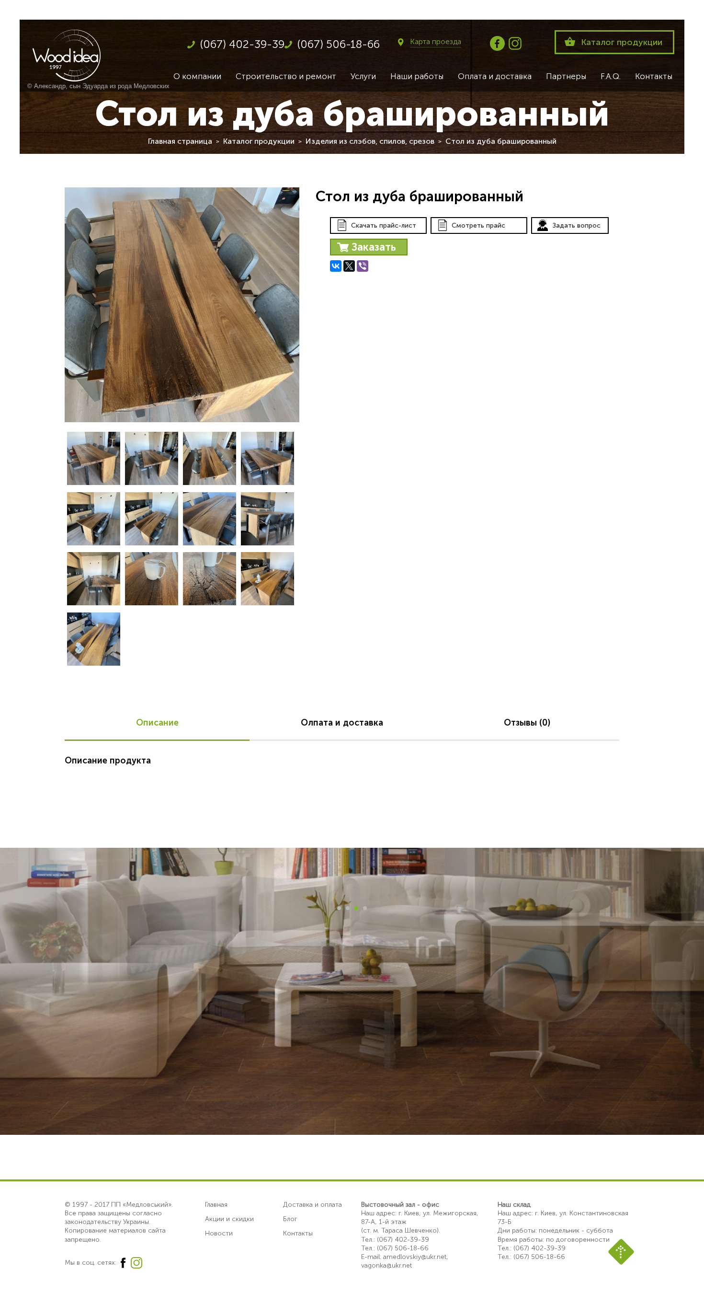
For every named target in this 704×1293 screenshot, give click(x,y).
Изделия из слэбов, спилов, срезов (370, 141)
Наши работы (416, 76)
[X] (349, 266)
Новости (219, 1233)
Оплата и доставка (495, 76)
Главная (216, 1205)
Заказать (374, 247)
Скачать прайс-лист (383, 225)
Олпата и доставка (342, 722)
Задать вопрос (577, 225)
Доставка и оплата (312, 1205)
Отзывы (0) (527, 722)
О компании (197, 76)
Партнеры (566, 76)
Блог (290, 1219)
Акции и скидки (229, 1219)
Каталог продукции (621, 42)
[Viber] (362, 266)
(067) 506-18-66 (338, 44)
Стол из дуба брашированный (500, 141)
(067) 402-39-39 (242, 44)
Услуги (363, 76)
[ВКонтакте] (335, 266)
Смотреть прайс (478, 225)
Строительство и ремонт (286, 76)
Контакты (653, 76)
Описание (157, 722)
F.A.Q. (611, 76)
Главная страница (180, 141)
